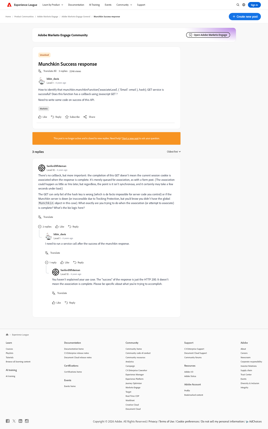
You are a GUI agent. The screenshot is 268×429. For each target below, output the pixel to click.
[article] (105, 197)
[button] (245, 16)
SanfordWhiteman (56, 165)
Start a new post (130, 138)
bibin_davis (53, 78)
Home (8, 16)
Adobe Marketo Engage (47, 16)
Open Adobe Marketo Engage (210, 35)
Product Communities (24, 16)
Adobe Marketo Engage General (76, 16)
